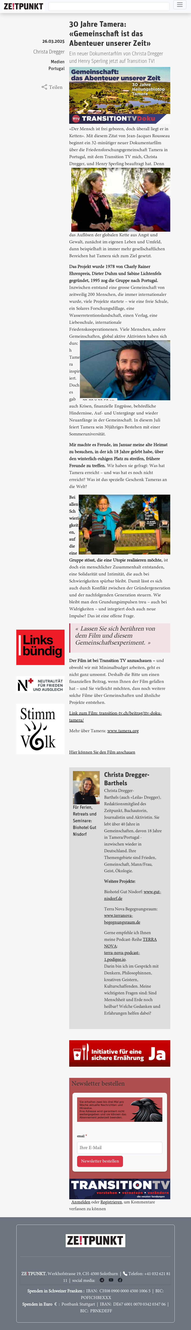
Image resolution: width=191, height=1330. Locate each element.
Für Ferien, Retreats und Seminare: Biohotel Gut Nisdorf (84, 820)
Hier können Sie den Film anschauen (102, 752)
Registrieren (111, 1202)
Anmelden (80, 1202)
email (81, 1136)
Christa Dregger (49, 52)
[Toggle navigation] (179, 4)
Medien (58, 62)
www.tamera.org (123, 731)
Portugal (56, 69)
